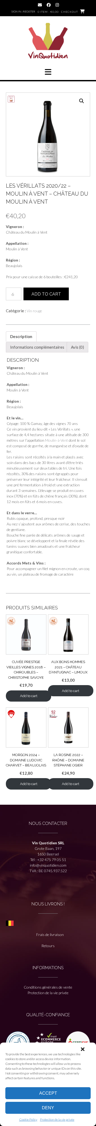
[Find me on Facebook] (49, 5)
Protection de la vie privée (57, 1119)
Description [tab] (21, 336)
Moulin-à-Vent (56, 440)
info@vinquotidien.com (48, 865)
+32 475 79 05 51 (51, 859)
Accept (48, 1093)
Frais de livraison (50, 934)
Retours (48, 945)
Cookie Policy (28, 1119)
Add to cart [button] (28, 696)
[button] (82, 1049)
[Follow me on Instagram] (57, 5)
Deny (48, 1108)
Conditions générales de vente (48, 987)
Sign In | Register (23, 11)
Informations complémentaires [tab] (37, 347)
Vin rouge (34, 311)
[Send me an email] (40, 5)
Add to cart (46, 294)
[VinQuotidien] (48, 41)
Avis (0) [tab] (77, 347)
